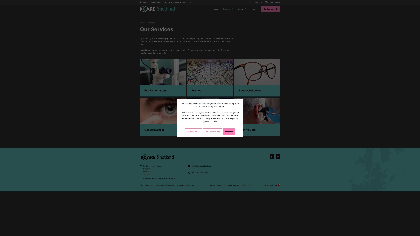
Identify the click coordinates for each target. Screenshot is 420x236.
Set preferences (193, 132)
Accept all (229, 132)
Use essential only (212, 132)
